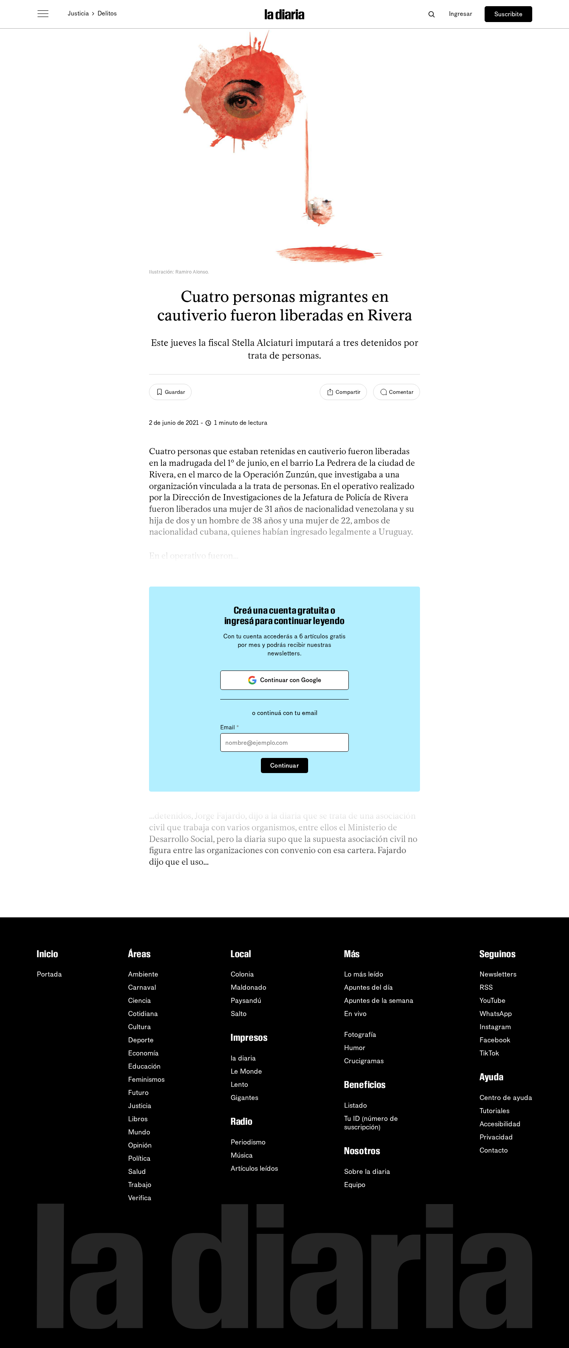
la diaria (243, 1058)
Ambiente (143, 974)
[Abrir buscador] (431, 14)
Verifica (139, 1198)
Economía (143, 1053)
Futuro (138, 1092)
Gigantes (244, 1097)
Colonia (242, 974)
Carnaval (142, 987)
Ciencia (139, 1000)
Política (139, 1158)
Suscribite (508, 14)
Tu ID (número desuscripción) (371, 1122)
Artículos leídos (254, 1168)
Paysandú (246, 1000)
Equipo (354, 1184)
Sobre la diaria (367, 1171)
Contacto (494, 1150)
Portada (49, 974)
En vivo (355, 1013)
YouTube (493, 1000)
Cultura (139, 1027)
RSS (486, 987)
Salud (137, 1171)
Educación (144, 1066)
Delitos (107, 13)
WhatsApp (496, 1013)
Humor (354, 1048)
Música (242, 1155)
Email (229, 727)
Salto (239, 1013)
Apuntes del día (368, 987)
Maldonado (248, 987)
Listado (355, 1105)
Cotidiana (143, 1013)
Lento (239, 1084)
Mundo (139, 1132)
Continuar (284, 765)
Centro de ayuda (506, 1097)
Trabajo (139, 1184)
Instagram (495, 1027)
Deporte (141, 1040)
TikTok (489, 1053)
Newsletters (498, 974)
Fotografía (360, 1034)
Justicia (78, 13)
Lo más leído (363, 974)
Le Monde (246, 1071)
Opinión (140, 1145)
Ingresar (460, 13)
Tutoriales (494, 1111)
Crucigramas (364, 1061)
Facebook (495, 1040)
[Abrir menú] (43, 14)
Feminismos (146, 1079)
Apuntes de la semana (378, 1000)
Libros (137, 1119)
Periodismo (248, 1142)
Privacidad (496, 1137)
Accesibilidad (500, 1124)
